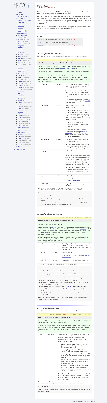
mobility (20, 102)
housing (20, 87)
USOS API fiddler (22, 32)
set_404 (40, 45)
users (19, 144)
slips (19, 131)
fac (18, 73)
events (19, 62)
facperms (20, 75)
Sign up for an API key (20, 149)
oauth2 (20, 110)
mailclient (20, 97)
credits (20, 54)
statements (21, 132)
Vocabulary (21, 26)
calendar (20, 49)
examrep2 (21, 70)
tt (18, 140)
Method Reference (21, 33)
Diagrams (20, 28)
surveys (20, 134)
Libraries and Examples (22, 16)
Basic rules (21, 22)
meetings (20, 100)
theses (19, 138)
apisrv (19, 41)
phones (20, 115)
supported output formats (72, 180)
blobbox (20, 47)
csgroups (20, 58)
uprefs (19, 142)
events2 (20, 64)
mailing (20, 98)
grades (20, 81)
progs (19, 125)
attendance (21, 45)
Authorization (20, 14)
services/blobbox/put (66, 68)
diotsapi (21, 95)
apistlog (20, 43)
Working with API (21, 18)
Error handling (22, 30)
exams (19, 72)
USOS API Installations (24, 20)
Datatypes (20, 24)
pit (18, 119)
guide (19, 85)
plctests (20, 121)
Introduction (19, 12)
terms (19, 136)
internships (21, 91)
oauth (19, 108)
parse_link (41, 42)
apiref (19, 39)
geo (19, 79)
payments (20, 112)
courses (20, 52)
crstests (20, 56)
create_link (41, 39)
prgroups (20, 123)
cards (19, 51)
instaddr (20, 89)
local (19, 93)
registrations (21, 127)
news (19, 106)
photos (20, 117)
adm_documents (22, 35)
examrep (20, 68)
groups (20, 83)
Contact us (19, 146)
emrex (19, 60)
